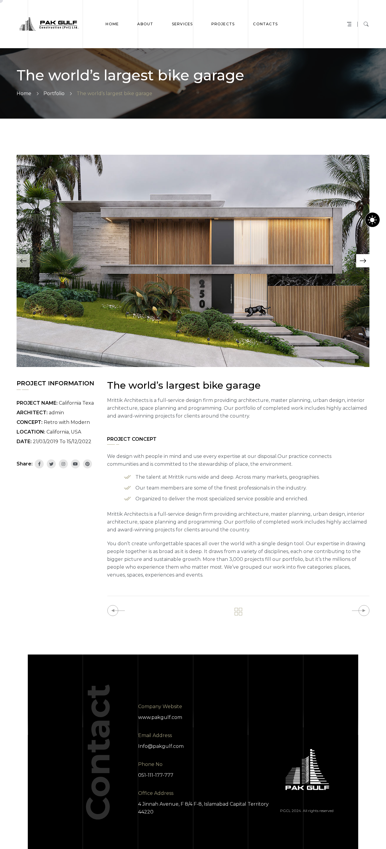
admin (56, 412)
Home (24, 93)
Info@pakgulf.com (161, 746)
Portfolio (54, 93)
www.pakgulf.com (160, 717)
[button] (23, 260)
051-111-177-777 (155, 775)
